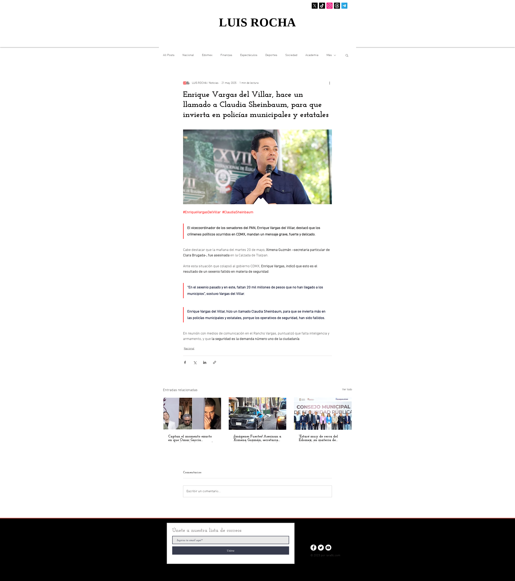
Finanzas (226, 55)
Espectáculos (248, 55)
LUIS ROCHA (257, 22)
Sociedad (291, 55)
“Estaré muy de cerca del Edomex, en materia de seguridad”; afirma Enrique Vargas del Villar (320, 438)
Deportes (271, 55)
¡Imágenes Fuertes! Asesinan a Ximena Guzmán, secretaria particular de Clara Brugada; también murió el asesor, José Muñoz (257, 438)
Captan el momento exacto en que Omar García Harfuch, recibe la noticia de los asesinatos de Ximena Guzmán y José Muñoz (191, 438)
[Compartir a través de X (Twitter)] (195, 362)
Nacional (188, 55)
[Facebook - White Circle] (313, 548)
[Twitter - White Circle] (321, 548)
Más (329, 55)
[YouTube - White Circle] (328, 548)
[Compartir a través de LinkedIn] (205, 362)
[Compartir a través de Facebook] (185, 362)
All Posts (168, 55)
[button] (347, 55)
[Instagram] (330, 6)
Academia (311, 55)
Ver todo (347, 389)
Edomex (207, 55)
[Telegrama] (344, 6)
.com (337, 555)
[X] (315, 6)
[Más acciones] (329, 83)
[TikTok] (322, 6)
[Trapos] (337, 6)
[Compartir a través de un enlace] (214, 362)
